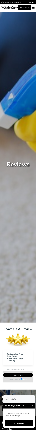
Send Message (19, 423)
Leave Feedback (18, 375)
